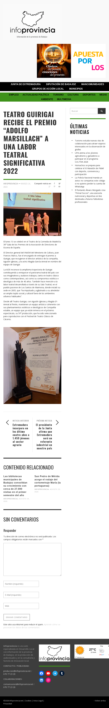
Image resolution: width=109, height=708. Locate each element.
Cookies (28, 701)
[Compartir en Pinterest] (54, 186)
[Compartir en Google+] (49, 186)
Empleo (14, 95)
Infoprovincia (10, 184)
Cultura (73, 95)
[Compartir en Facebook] (54, 183)
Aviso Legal (38, 701)
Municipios (76, 89)
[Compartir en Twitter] (59, 183)
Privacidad (7, 703)
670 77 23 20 (9, 674)
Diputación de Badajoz (61, 84)
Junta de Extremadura (26, 84)
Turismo (58, 95)
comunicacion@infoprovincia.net (18, 684)
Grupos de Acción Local (48, 89)
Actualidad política (36, 95)
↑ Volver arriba (100, 701)
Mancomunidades (92, 84)
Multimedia (64, 99)
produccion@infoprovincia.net (17, 671)
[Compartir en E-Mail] (59, 186)
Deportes (89, 95)
